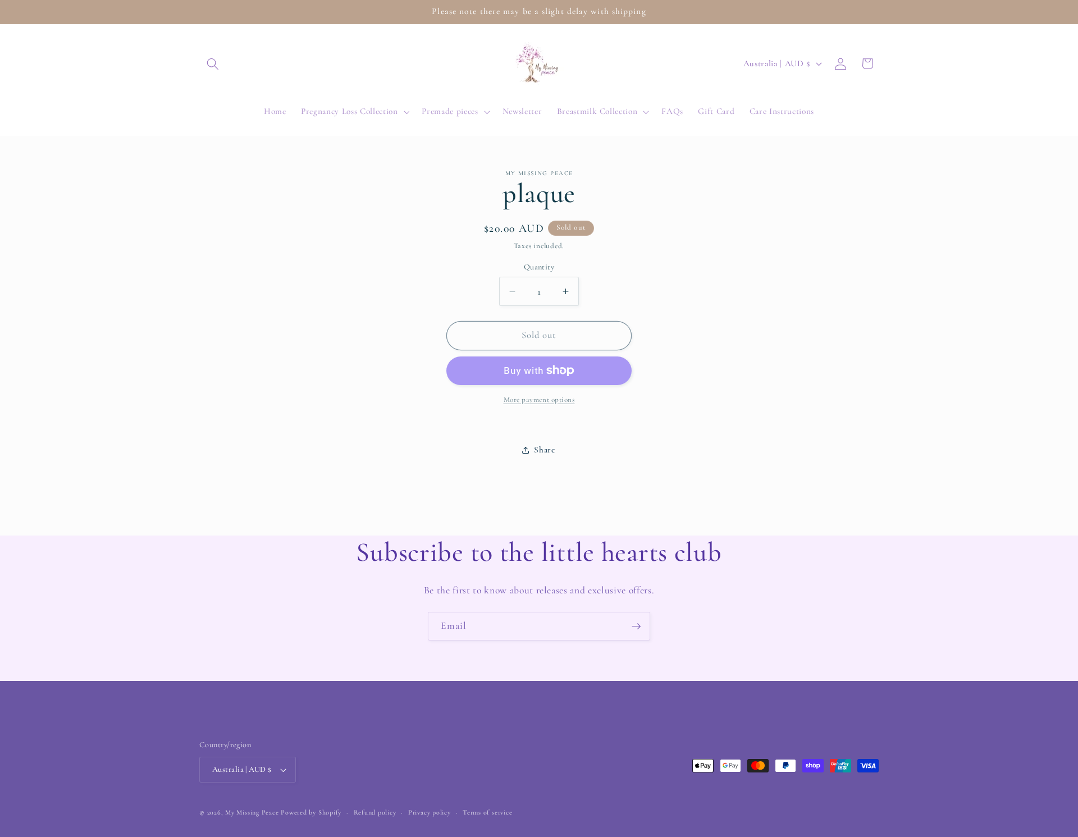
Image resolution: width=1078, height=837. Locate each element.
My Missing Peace (251, 812)
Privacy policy (429, 812)
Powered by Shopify (311, 812)
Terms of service (487, 812)
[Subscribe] (636, 626)
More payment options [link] (539, 399)
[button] (212, 63)
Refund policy (375, 812)
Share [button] (544, 450)
